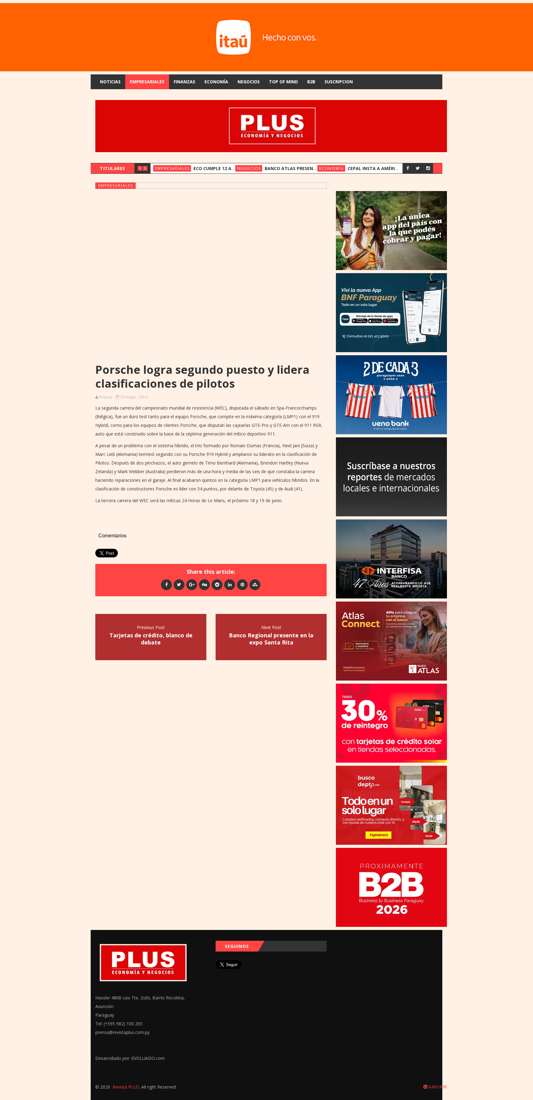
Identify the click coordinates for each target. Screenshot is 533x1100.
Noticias (110, 82)
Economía (216, 82)
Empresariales (147, 82)
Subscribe (437, 1087)
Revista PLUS (126, 1087)
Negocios (249, 82)
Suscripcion (338, 82)
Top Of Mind (283, 82)
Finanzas (184, 82)
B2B (311, 82)
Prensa (105, 397)
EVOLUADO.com (148, 1058)
